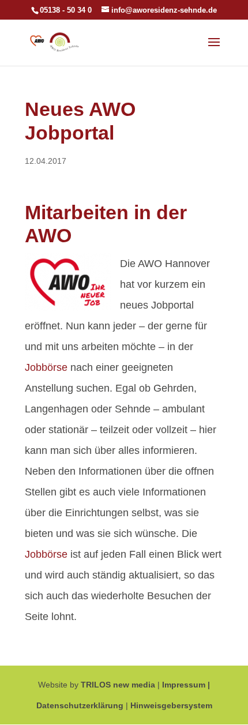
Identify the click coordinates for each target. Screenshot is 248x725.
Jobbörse (46, 367)
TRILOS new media (118, 684)
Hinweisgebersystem (171, 705)
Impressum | (186, 684)
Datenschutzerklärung (79, 705)
